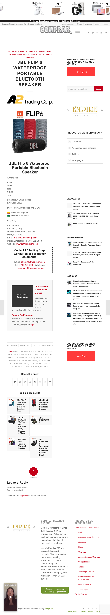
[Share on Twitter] (14, 382)
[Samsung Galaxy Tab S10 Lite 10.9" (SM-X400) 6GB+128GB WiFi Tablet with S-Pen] (96, 8)
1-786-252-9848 (26, 264)
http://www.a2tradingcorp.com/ (30, 267)
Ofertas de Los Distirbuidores (87, 527)
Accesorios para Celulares (21, 51)
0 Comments (25, 346)
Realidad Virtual (84, 584)
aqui (32, 324)
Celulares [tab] (76, 141)
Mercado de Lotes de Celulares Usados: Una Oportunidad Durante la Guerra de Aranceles (87, 284)
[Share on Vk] (40, 382)
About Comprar (68, 24)
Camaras (82, 542)
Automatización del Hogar (89, 537)
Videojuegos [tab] (77, 160)
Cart (80, 24)
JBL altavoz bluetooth (18, 354)
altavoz (16, 351)
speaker (44, 367)
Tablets (81, 566)
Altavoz (31, 54)
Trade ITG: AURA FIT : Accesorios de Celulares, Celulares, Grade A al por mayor (87, 206)
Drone (80, 547)
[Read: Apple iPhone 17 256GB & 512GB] (69, 224)
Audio (38, 54)
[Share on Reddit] (45, 382)
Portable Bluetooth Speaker (25, 367)
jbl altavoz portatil (39, 354)
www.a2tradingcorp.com (27, 243)
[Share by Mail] (50, 382)
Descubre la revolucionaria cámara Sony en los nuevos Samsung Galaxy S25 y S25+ (87, 306)
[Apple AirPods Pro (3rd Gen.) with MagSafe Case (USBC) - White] (35, 8)
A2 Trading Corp (46, 346)
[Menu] (76, 32)
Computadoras (84, 561)
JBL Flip (31, 357)
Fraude (105, 24)
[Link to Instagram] (93, 32)
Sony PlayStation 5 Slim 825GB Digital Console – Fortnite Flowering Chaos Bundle (87, 245)
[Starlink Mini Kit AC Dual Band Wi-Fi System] (55, 8)
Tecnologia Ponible (86, 571)
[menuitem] (67, 24)
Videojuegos (83, 589)
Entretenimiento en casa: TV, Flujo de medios (90, 578)
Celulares (47, 54)
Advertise (88, 24)
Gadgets (30, 57)
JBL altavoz (46, 351)
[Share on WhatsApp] (19, 382)
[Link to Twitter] (88, 32)
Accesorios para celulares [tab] (84, 147)
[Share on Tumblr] (35, 382)
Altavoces (22, 54)
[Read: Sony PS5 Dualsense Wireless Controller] (69, 263)
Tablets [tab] (75, 154)
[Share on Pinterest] (24, 382)
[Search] (69, 32)
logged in (23, 495)
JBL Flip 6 (39, 357)
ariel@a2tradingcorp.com (25, 237)
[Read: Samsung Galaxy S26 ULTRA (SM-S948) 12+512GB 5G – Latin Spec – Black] (69, 215)
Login (97, 24)
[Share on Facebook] (9, 382)
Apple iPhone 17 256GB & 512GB (85, 223)
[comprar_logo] (55, 32)
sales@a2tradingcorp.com (33, 261)
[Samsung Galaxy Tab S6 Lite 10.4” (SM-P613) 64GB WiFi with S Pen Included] (108, 307)
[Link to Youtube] (106, 32)
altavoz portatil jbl (30, 351)
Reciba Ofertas (81, 594)
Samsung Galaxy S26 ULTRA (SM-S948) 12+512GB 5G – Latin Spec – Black (86, 216)
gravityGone (49, 608)
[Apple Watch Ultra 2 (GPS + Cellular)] (2, 307)
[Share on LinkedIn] (30, 382)
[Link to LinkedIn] (101, 32)
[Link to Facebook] (97, 32)
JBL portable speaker (39, 364)
